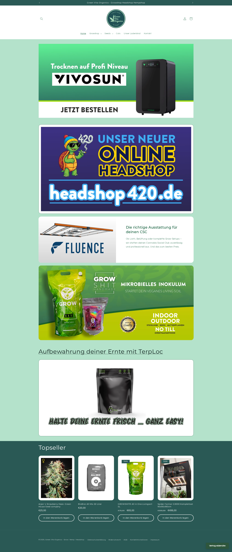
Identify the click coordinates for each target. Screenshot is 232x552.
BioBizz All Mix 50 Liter (90, 504)
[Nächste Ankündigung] (193, 2)
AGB (125, 540)
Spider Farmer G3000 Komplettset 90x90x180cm (175, 505)
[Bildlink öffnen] (116, 169)
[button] (42, 19)
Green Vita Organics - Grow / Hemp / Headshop (65, 539)
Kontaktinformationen (139, 540)
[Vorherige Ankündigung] (39, 2)
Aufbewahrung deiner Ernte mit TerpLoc (101, 351)
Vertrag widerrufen (217, 546)
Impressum (155, 540)
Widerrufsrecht (114, 540)
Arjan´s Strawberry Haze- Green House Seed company (55, 505)
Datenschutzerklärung (97, 540)
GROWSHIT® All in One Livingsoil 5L (135, 505)
